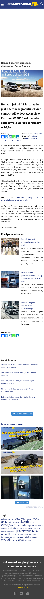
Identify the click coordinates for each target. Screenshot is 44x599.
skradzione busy (26, 534)
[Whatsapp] (13, 136)
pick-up (13, 531)
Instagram (22, 593)
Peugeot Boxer (6, 531)
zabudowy (28, 540)
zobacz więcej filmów (34, 507)
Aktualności (33, 136)
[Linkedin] (17, 136)
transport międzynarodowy (27, 537)
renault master (6, 141)
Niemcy (37, 528)
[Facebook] (3, 136)
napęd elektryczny (25, 528)
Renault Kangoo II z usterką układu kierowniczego (28, 305)
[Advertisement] (22, 32)
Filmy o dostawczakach (12, 423)
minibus (40, 525)
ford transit (27, 519)
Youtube (28, 593)
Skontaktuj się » (22, 587)
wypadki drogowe (13, 539)
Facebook (15, 593)
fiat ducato (17, 518)
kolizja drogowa (14, 522)
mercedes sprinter (26, 525)
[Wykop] (10, 136)
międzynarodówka (8, 528)
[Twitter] (6, 136)
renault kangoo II (31, 138)
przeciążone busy (27, 531)
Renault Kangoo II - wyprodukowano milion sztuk (30, 242)
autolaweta (5, 519)
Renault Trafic (17, 141)
